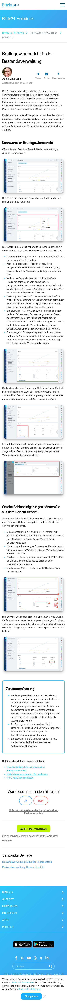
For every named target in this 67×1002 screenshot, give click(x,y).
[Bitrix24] (10, 4)
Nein (40, 800)
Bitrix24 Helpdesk (13, 33)
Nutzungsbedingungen (21, 974)
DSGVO (49, 974)
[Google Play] (43, 944)
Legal (6, 974)
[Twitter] (22, 958)
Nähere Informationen (23, 982)
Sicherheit (58, 974)
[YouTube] (29, 958)
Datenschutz (39, 974)
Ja (25, 800)
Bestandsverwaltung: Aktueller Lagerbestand (27, 862)
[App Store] (22, 944)
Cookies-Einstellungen (29, 989)
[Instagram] (35, 958)
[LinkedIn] (46, 958)
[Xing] (41, 958)
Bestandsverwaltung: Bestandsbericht (23, 867)
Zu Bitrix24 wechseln (33, 828)
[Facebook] (16, 958)
